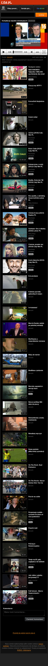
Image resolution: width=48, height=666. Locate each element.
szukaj (41, 15)
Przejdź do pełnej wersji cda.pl (24, 633)
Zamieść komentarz (34, 619)
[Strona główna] (6, 2)
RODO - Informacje (24, 650)
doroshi (10, 57)
